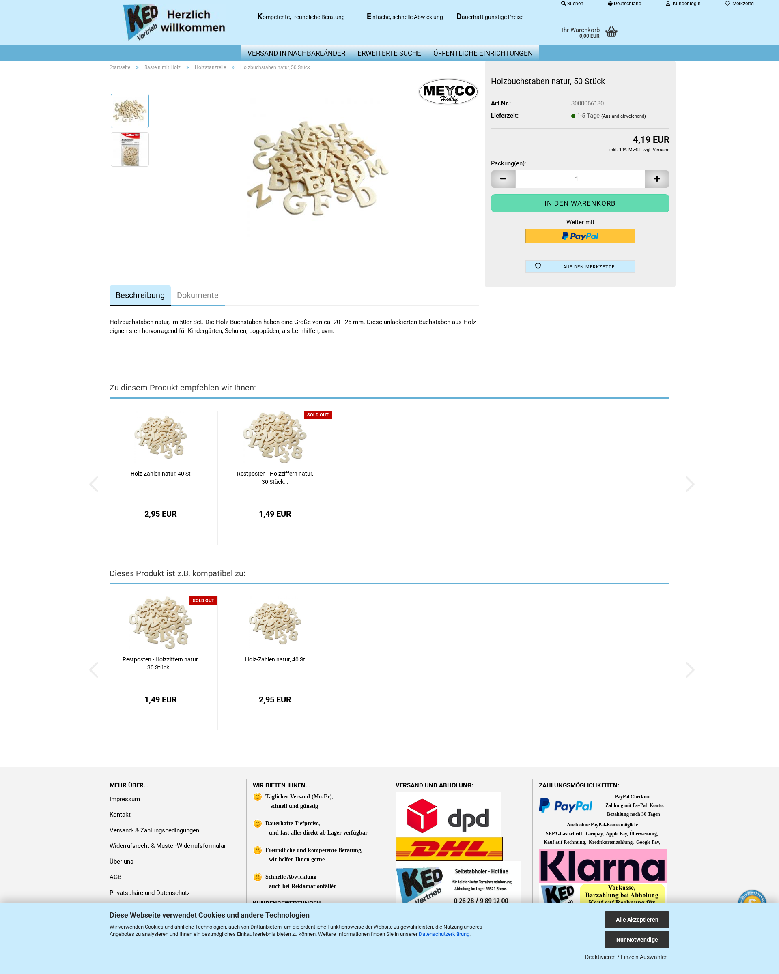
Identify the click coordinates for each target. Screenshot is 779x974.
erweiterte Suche (389, 53)
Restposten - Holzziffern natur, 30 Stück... (275, 477)
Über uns (121, 861)
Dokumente (198, 295)
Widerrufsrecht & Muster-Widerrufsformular (168, 846)
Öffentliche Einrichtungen (483, 53)
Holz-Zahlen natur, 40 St (161, 473)
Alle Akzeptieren (637, 919)
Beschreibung (140, 295)
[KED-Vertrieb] (175, 22)
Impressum (125, 799)
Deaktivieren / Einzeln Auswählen (626, 957)
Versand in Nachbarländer (296, 53)
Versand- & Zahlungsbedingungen (154, 830)
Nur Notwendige (637, 939)
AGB (115, 877)
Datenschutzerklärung (444, 934)
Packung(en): (508, 163)
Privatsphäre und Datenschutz (150, 893)
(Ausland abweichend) (623, 116)
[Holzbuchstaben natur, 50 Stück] (318, 168)
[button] (503, 179)
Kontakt (120, 814)
